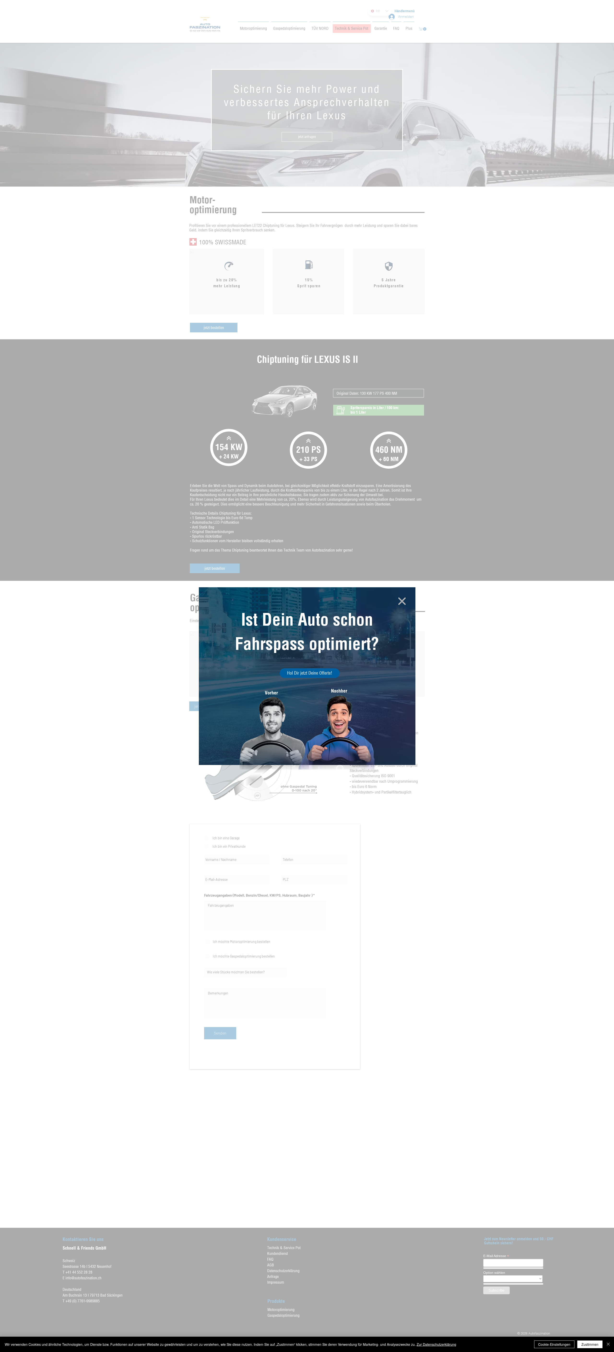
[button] (402, 601)
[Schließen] (608, 1344)
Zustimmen (589, 1344)
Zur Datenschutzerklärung (436, 1344)
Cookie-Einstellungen (554, 1344)
